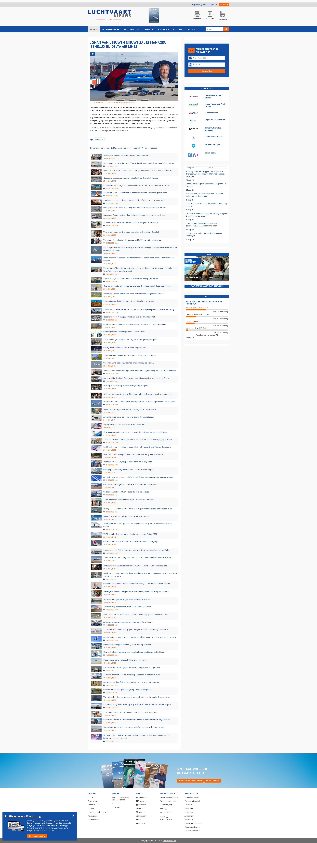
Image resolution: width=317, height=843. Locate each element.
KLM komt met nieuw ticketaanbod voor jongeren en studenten (130, 712)
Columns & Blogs (110, 29)
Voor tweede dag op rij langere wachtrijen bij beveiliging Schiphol (131, 232)
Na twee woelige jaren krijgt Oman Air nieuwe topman (126, 516)
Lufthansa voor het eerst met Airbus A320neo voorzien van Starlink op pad (135, 565)
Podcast (141, 823)
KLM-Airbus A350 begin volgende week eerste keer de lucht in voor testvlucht (136, 185)
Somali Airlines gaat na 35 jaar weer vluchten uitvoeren (126, 599)
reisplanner (179, 29)
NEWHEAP (116, 807)
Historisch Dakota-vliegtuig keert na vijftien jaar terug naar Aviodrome (133, 454)
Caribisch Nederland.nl (193, 823)
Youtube (141, 812)
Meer (191, 29)
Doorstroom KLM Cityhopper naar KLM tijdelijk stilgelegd (127, 461)
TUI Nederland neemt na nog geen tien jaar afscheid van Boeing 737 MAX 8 (135, 629)
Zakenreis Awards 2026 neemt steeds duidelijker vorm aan (128, 301)
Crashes (210, 168)
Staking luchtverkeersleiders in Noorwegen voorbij (124, 347)
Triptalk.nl (188, 805)
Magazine (150, 29)
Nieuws (93, 29)
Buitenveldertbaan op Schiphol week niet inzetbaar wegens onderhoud (133, 293)
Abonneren (163, 29)
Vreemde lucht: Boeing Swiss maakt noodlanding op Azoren (128, 363)
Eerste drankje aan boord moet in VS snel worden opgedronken (130, 278)
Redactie (91, 805)
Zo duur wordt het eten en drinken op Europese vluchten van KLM (131, 674)
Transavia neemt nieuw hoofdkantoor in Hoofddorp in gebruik (129, 355)
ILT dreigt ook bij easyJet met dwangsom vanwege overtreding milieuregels (136, 192)
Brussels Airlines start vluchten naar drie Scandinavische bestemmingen (133, 727)
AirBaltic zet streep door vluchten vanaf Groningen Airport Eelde (130, 222)
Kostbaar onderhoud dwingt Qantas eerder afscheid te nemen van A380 (134, 200)
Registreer (213, 5)
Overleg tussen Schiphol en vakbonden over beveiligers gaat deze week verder (137, 286)
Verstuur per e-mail (101, 148)
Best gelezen (191, 168)
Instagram (142, 816)
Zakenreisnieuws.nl (192, 801)
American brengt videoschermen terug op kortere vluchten (128, 622)
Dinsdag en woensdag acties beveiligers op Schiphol (125, 385)
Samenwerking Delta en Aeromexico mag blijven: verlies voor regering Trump (136, 378)
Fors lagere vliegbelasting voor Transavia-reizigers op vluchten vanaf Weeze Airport (139, 163)
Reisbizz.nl (189, 808)
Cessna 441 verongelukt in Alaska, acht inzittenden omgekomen (130, 484)
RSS (139, 819)
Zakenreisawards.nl (192, 831)
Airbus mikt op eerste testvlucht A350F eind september (127, 606)
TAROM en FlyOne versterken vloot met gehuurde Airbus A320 (130, 534)
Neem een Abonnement (170, 797)
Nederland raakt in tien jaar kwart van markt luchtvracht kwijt (129, 317)
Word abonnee (212, 780)
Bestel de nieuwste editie (190, 780)
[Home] (109, 15)
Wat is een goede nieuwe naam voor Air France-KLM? (204, 303)
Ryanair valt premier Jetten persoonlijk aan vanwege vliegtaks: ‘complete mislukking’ (139, 309)
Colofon (91, 808)
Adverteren (92, 801)
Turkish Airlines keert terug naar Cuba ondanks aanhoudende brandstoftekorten (137, 557)
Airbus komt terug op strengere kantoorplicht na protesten (128, 417)
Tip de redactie (150, 148)
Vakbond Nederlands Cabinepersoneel (120, 798)
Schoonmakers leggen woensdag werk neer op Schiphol (127, 644)
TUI (113, 803)
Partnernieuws (93, 819)
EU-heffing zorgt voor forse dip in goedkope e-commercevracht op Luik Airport (137, 704)
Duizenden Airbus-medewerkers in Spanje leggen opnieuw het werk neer (134, 215)
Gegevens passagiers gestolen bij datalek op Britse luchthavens (130, 178)
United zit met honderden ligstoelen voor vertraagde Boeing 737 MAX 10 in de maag (139, 370)
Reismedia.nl (190, 812)
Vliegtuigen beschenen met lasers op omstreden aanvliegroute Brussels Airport (137, 697)
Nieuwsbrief (143, 797)
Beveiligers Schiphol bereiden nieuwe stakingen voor (125, 155)
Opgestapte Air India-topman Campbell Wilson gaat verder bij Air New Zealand (136, 583)
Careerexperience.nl (192, 827)
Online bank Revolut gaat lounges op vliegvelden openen (127, 689)
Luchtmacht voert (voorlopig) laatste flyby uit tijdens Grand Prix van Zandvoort (137, 447)
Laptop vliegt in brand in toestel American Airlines (124, 424)
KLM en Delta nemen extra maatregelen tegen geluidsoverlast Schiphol (133, 652)
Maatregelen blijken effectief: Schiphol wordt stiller (124, 660)
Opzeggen (164, 808)
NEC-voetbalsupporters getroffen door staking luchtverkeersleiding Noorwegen (137, 394)
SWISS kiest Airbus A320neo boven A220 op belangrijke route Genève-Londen (136, 614)
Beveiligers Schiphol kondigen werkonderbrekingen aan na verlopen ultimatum (136, 591)
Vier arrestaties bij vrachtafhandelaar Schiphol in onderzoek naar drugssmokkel (136, 719)
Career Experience (133, 29)
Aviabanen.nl (190, 816)
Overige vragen (166, 812)
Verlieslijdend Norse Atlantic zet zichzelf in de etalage (126, 492)
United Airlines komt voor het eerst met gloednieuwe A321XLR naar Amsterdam (137, 170)
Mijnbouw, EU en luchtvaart (199, 277)
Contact (91, 797)
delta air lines (100, 140)
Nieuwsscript (93, 816)
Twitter (141, 801)
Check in (223, 5)
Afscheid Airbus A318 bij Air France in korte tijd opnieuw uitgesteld (131, 667)
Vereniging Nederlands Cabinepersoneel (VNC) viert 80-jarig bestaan (132, 240)
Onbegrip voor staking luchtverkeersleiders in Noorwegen (128, 469)
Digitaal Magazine (199, 5)
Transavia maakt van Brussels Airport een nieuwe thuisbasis (129, 499)
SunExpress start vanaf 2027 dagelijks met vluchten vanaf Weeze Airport (134, 207)
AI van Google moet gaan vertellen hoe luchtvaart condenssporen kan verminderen (138, 477)
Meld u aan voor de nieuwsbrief (126, 148)
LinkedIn (141, 808)
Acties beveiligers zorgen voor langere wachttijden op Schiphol (130, 339)
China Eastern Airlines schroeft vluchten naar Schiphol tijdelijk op (130, 541)
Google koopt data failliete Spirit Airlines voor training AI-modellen (131, 682)
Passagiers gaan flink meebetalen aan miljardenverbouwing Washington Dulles (136, 550)
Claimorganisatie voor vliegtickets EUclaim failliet (124, 331)
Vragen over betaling (168, 801)
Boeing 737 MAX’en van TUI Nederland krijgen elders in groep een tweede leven (137, 508)
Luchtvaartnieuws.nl (192, 797)
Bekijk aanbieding (37, 836)
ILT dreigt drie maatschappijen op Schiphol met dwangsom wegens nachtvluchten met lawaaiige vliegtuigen (205, 173)
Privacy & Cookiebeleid (97, 812)
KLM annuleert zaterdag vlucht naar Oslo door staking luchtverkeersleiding (135, 432)
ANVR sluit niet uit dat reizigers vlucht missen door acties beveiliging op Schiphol (137, 439)
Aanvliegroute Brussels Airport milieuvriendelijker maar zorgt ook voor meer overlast (139, 637)
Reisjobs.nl (189, 819)
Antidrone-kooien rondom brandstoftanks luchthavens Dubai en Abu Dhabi (134, 324)
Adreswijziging (166, 805)
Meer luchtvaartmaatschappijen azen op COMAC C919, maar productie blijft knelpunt (139, 401)
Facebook (142, 805)
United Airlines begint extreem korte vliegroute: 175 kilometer (130, 409)
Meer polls (190, 337)
